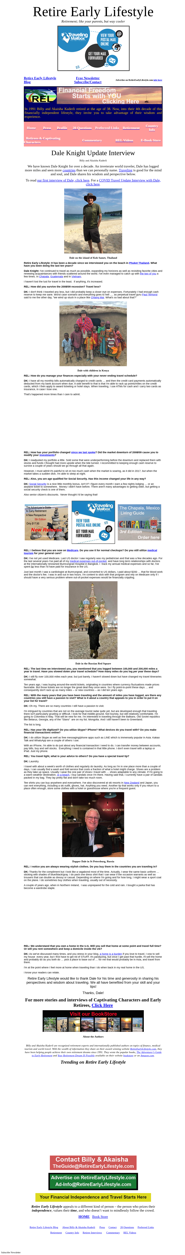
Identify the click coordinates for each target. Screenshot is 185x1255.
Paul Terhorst (149, 294)
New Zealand (131, 782)
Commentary (113, 1232)
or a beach (63, 774)
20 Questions (127, 1227)
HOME (84, 1216)
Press (102, 1227)
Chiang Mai (97, 297)
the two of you (148, 273)
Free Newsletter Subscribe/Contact (87, 80)
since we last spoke (83, 452)
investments (47, 455)
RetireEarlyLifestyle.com (143, 1048)
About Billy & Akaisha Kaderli (78, 1227)
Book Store (100, 1216)
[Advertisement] (94, 425)
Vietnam (76, 276)
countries (69, 170)
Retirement (56, 1232)
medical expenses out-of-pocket (88, 561)
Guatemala (56, 276)
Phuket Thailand (139, 263)
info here (157, 80)
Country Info (72, 1232)
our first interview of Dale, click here (63, 180)
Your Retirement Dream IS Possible (76, 1055)
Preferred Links (146, 1227)
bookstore (128, 1055)
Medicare (72, 550)
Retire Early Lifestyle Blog (44, 1227)
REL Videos (129, 1232)
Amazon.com (147, 1055)
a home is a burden (111, 953)
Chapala (44, 276)
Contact (113, 1227)
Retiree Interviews (92, 1232)
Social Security (37, 484)
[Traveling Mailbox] (93, 70)
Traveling (125, 170)
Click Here (102, 1005)
